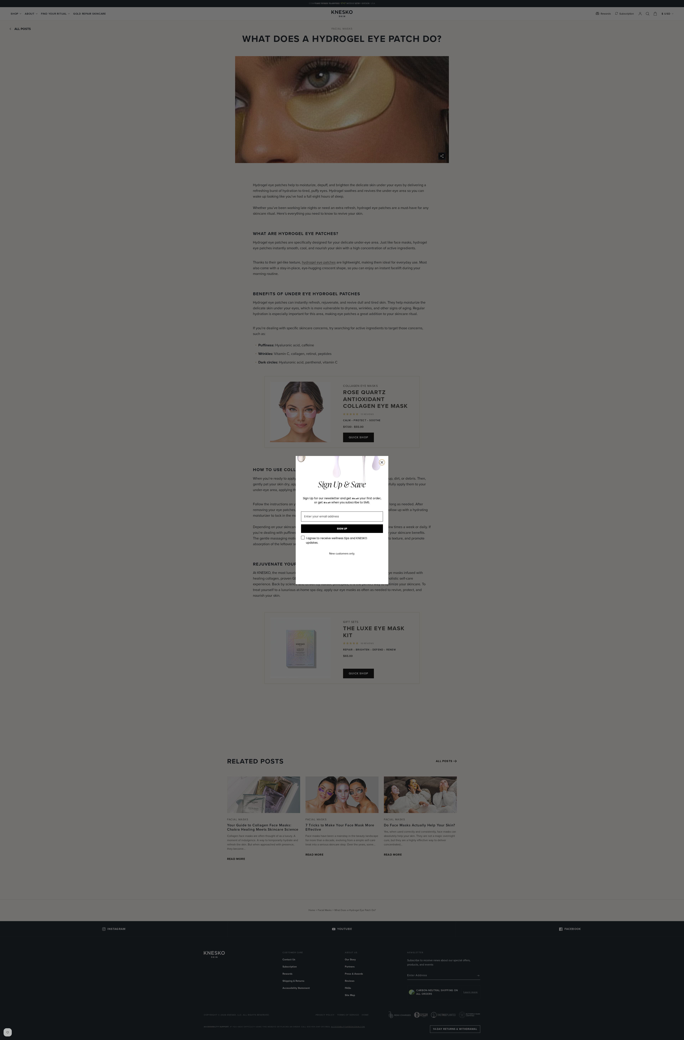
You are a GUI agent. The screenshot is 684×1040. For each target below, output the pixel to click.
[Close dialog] (382, 462)
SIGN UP (342, 528)
